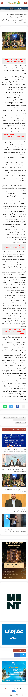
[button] (17, 406)
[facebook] (17, 655)
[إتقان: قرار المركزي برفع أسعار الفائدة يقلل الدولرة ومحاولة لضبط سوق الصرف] (14, 500)
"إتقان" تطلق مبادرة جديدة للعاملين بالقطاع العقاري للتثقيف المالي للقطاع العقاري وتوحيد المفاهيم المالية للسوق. (14, 530)
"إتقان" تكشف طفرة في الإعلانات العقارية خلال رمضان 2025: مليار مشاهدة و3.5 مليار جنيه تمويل (15, 450)
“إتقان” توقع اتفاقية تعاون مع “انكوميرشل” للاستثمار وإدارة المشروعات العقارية (14, 470)
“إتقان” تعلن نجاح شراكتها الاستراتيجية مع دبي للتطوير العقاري (15, 490)
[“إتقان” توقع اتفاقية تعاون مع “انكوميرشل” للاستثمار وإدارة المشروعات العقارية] (14, 460)
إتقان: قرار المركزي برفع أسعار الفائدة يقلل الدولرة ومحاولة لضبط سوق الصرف (14, 510)
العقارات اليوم (8, 688)
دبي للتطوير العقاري (20, 422)
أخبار (7, 14)
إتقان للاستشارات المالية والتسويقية (18, 14)
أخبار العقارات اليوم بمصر (19, 420)
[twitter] (23, 655)
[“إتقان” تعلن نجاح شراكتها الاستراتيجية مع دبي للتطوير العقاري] (14, 480)
